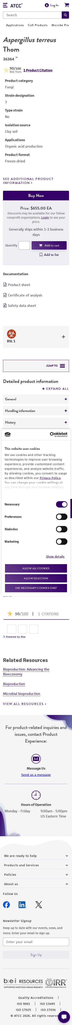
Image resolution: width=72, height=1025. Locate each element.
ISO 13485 (47, 1004)
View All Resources (23, 704)
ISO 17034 (48, 1010)
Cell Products (38, 25)
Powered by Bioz (15, 636)
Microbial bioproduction (21, 694)
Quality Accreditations (35, 998)
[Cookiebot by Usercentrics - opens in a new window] (50, 434)
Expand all (57, 389)
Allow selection (36, 578)
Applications (15, 25)
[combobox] (32, 15)
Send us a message (36, 775)
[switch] (61, 517)
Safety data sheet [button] (22, 305)
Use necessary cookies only (36, 588)
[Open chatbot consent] (64, 1017)
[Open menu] (5, 5)
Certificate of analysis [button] (25, 295)
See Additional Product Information (28, 181)
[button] (65, 15)
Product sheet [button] (19, 285)
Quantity (11, 245)
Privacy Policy (50, 478)
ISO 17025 (23, 1010)
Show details (55, 556)
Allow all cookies (35, 568)
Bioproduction (14, 684)
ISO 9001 (23, 1004)
